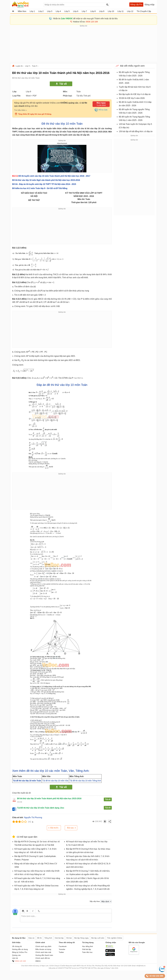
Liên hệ (15, 958)
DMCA (37, 961)
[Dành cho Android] (110, 955)
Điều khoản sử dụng (43, 949)
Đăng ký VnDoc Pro (19, 952)
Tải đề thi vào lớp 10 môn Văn (55, 781)
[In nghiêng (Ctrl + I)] (33, 911)
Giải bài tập (86, 949)
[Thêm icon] (23, 911)
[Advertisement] (83, 44)
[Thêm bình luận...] (66, 917)
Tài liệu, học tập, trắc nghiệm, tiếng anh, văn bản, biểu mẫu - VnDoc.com (26, 4)
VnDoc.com (13, 66)
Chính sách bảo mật (43, 952)
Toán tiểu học (87, 952)
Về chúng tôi (17, 946)
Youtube (62, 949)
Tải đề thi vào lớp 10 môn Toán (27, 781)
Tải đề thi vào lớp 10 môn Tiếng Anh (85, 781)
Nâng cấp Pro (136, 4)
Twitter (61, 952)
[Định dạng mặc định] (38, 911)
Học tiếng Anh (87, 946)
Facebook (63, 946)
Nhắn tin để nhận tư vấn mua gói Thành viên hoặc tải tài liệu (85, 18)
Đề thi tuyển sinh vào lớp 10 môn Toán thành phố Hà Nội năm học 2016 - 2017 (54, 176)
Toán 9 (34, 66)
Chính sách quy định (43, 946)
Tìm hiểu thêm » (20, 110)
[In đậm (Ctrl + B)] (27, 911)
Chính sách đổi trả (42, 958)
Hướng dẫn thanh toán (44, 955)
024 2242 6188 (126, 966)
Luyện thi (19, 66)
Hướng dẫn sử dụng (20, 949)
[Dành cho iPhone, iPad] (110, 951)
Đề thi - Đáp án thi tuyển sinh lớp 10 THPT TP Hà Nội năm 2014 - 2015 (44, 184)
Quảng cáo (16, 955)
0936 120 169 (20, 961)
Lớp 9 (27, 66)
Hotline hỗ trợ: (85, 22)
